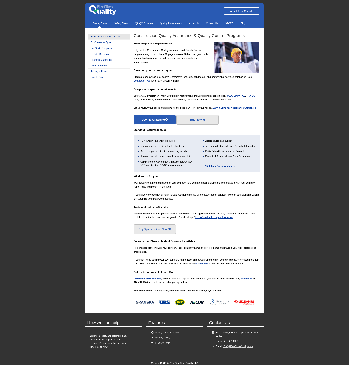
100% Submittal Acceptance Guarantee (234, 107)
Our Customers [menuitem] (99, 65)
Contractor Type (142, 80)
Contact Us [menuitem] (212, 23)
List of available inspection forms (214, 217)
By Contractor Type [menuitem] (101, 42)
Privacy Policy (162, 337)
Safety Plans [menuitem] (121, 23)
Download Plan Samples (147, 278)
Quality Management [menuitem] (171, 23)
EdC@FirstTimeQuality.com (238, 346)
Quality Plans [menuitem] (100, 23)
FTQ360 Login (162, 343)
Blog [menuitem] (243, 23)
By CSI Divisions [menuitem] (100, 54)
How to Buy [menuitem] (97, 77)
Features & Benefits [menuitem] (101, 59)
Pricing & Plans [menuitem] (99, 71)
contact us (246, 278)
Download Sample (153, 119)
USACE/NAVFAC (236, 95)
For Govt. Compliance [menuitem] (102, 48)
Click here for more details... (221, 166)
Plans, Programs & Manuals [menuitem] (105, 36)
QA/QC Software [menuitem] (144, 23)
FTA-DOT (252, 95)
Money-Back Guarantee (167, 332)
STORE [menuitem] (229, 23)
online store (201, 263)
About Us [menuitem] (194, 23)
